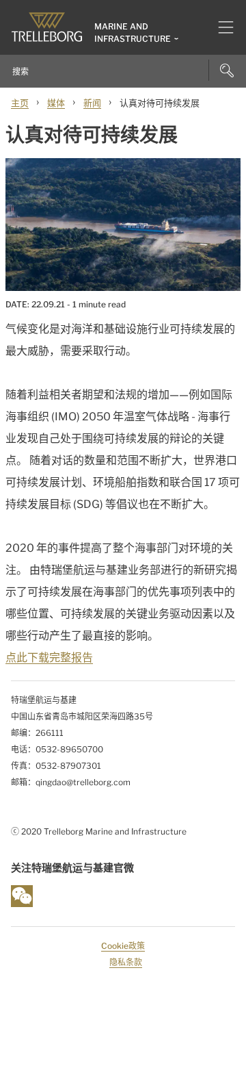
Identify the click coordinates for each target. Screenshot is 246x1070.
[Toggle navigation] (220, 27)
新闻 (92, 102)
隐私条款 (125, 962)
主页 (20, 102)
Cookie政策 (123, 946)
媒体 (56, 102)
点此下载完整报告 (49, 657)
